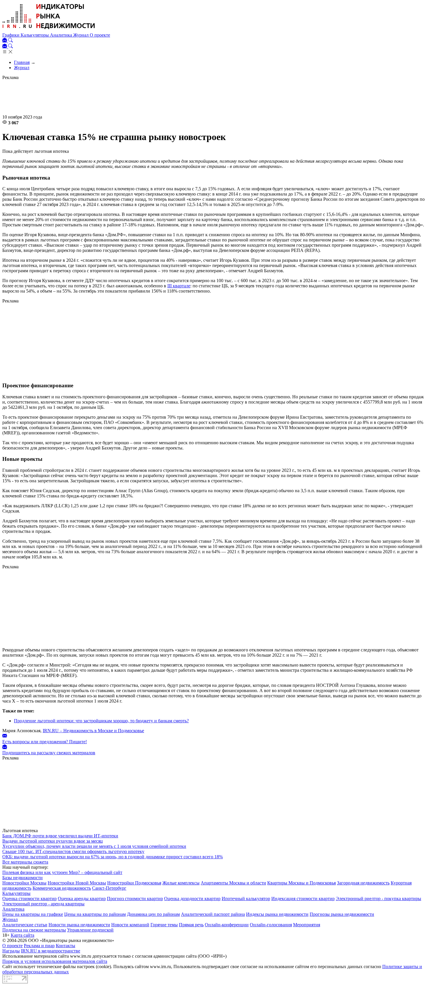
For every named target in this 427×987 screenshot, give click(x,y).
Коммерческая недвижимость (62, 888)
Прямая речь (191, 924)
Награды (11, 950)
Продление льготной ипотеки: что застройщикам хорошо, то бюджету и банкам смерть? (101, 720)
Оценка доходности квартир (192, 898)
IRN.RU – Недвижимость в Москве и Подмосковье (93, 730)
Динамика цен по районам (153, 914)
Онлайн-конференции (227, 924)
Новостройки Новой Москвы (77, 882)
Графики (11, 35)
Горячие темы (164, 924)
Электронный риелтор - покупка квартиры (378, 898)
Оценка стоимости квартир (29, 898)
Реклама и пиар (39, 945)
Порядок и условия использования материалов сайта (54, 961)
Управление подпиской (90, 929)
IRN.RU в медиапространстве (50, 950)
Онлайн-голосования (271, 924)
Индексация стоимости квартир (303, 898)
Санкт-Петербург (109, 888)
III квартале (178, 285)
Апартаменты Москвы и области (233, 882)
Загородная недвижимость (363, 882)
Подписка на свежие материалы (34, 929)
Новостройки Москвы (24, 882)
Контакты (65, 945)
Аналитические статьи (24, 924)
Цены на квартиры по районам (95, 914)
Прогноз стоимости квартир (135, 898)
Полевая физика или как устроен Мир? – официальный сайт (62, 872)
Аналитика (61, 35)
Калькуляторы (35, 35)
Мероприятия (306, 924)
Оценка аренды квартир (82, 898)
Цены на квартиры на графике (32, 914)
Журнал (81, 35)
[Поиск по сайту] (10, 40)
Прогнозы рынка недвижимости (342, 914)
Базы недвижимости (22, 877)
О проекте (100, 35)
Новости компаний (130, 924)
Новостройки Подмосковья (134, 882)
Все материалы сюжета (25, 861)
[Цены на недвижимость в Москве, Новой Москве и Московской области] (48, 29)
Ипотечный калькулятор (246, 898)
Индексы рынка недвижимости (277, 914)
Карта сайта (22, 935)
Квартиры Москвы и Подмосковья (301, 882)
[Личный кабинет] (5, 40)
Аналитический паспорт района (213, 914)
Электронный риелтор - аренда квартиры (43, 903)
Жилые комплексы (181, 882)
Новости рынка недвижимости (79, 924)
